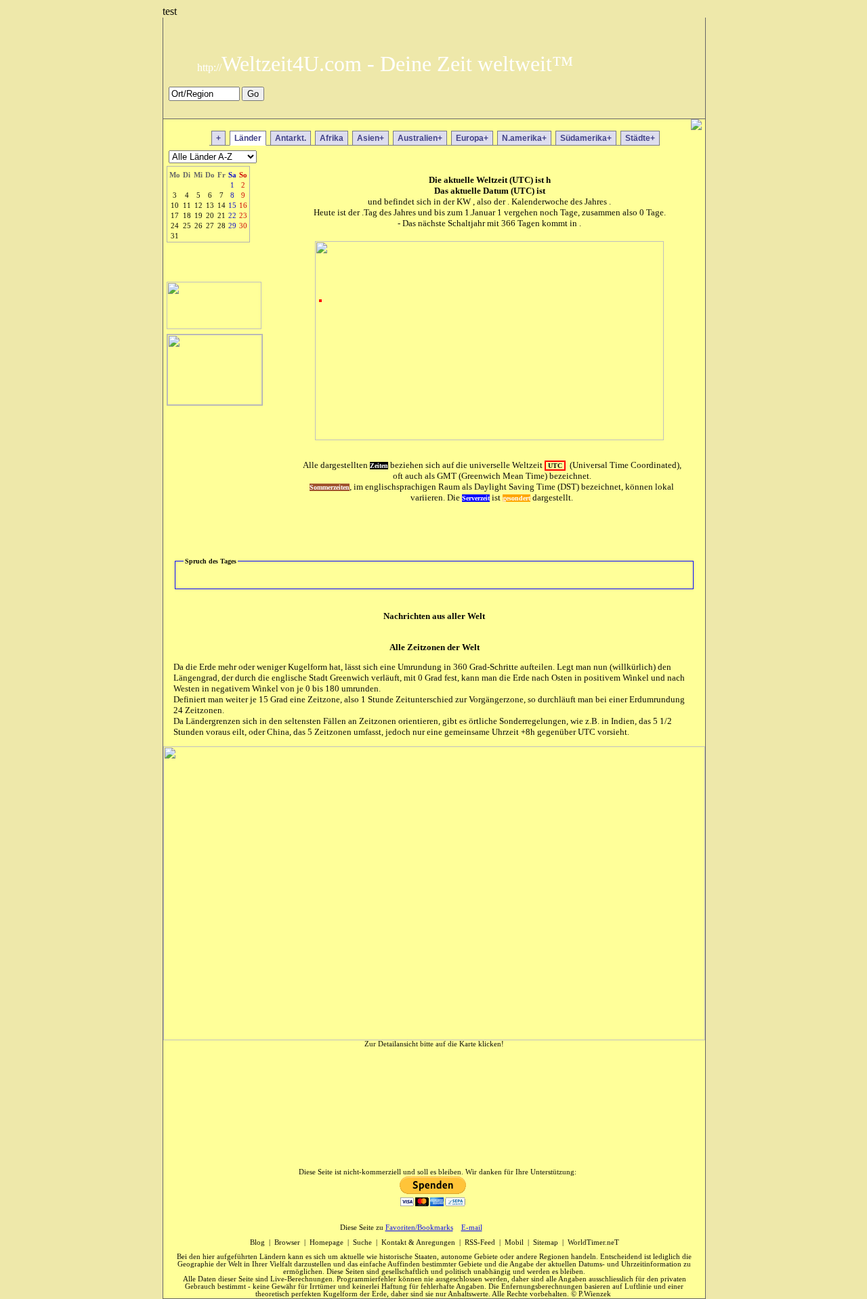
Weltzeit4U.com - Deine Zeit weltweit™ (385, 63)
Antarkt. (290, 138)
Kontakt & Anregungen (418, 1242)
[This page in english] (685, 110)
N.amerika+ (524, 138)
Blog (257, 1242)
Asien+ (370, 138)
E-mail (471, 1227)
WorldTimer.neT (593, 1242)
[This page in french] (665, 110)
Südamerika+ (586, 138)
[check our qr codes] (696, 126)
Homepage (326, 1242)
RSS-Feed (480, 1242)
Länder (247, 138)
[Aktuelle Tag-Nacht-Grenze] (214, 325)
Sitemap (545, 1242)
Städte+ (640, 138)
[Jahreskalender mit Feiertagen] (214, 401)
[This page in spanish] (646, 110)
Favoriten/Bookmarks (419, 1227)
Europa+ (472, 138)
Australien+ (420, 138)
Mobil (514, 1242)
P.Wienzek (594, 1294)
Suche (362, 1242)
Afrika (331, 138)
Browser (287, 1242)
